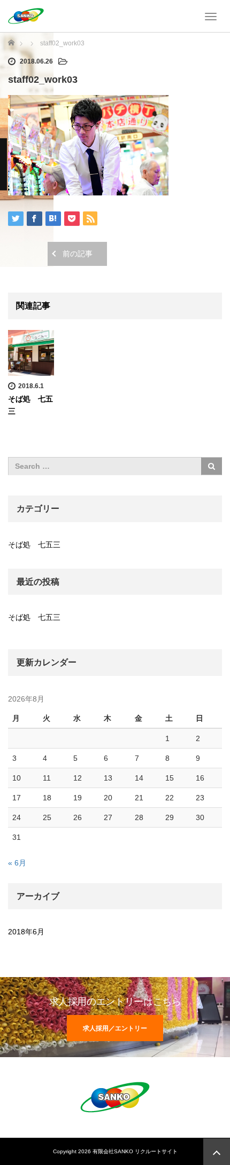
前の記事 (78, 253)
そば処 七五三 (34, 544)
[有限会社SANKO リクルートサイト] (26, 15)
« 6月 (17, 863)
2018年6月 (26, 931)
